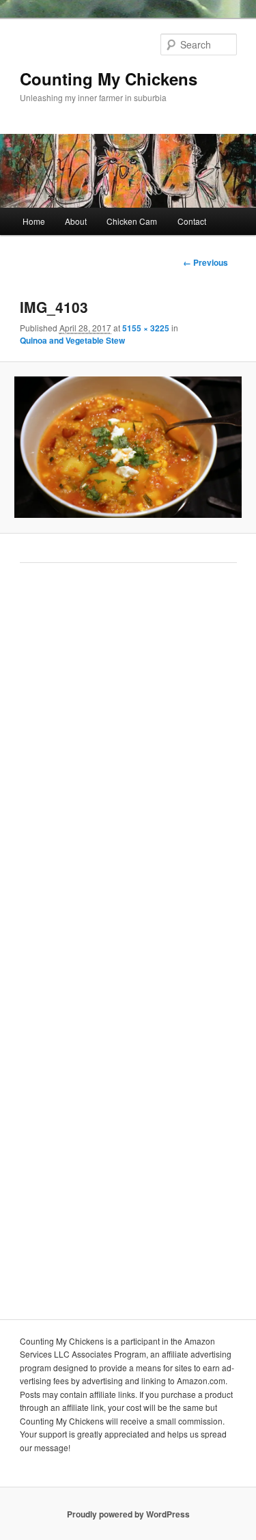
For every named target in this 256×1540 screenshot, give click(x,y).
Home (34, 221)
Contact (191, 221)
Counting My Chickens (108, 78)
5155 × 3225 (145, 328)
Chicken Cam (131, 221)
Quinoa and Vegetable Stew (72, 340)
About (76, 221)
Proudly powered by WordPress (128, 1514)
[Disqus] (128, 762)
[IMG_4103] (127, 447)
